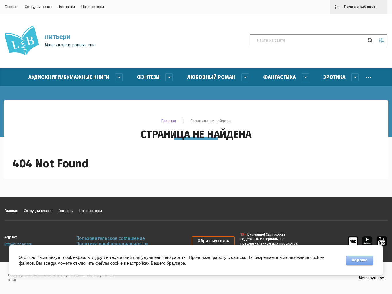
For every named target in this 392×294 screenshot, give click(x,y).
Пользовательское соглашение (110, 238)
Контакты (67, 7)
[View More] (368, 77)
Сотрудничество (39, 7)
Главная (11, 7)
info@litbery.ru (18, 244)
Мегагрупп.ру (371, 278)
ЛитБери (57, 37)
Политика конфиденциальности (112, 244)
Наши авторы (92, 7)
